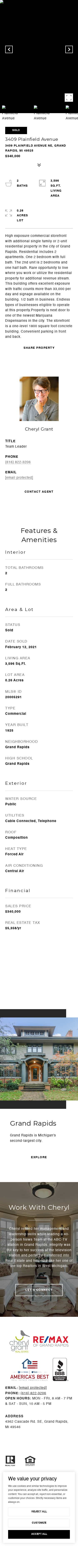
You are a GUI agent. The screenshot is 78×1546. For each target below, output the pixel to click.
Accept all (39, 1534)
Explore (39, 1157)
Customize (39, 1523)
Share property (39, 347)
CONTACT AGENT (39, 491)
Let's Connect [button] (39, 1290)
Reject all (39, 1512)
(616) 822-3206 (18, 462)
